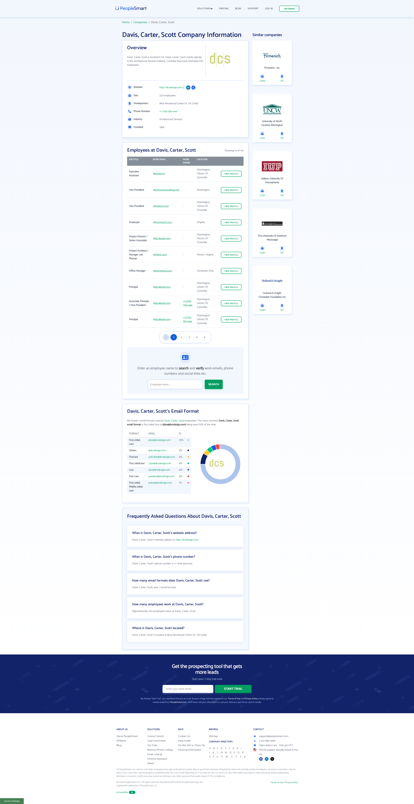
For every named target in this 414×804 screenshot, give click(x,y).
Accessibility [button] (122, 792)
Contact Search (155, 736)
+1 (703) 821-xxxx (187, 319)
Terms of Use (234, 699)
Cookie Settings (12, 801)
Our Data (152, 745)
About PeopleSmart (127, 736)
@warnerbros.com (162, 271)
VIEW (231, 173)
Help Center (184, 741)
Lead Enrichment (156, 741)
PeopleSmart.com (178, 702)
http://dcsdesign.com (170, 87)
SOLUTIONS (203, 9)
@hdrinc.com (160, 254)
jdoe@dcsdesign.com (159, 440)
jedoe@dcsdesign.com (160, 483)
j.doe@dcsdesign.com (159, 463)
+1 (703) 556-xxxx (168, 111)
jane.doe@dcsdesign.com (161, 457)
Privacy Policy (251, 699)
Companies (140, 22)
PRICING (224, 9)
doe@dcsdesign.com (159, 470)
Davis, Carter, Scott (174, 421)
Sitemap (213, 736)
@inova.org (159, 173)
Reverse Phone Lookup (160, 750)
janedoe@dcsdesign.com (161, 476)
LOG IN (269, 9)
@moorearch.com (162, 222)
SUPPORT (253, 9)
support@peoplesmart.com (274, 736)
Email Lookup (154, 754)
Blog (118, 745)
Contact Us (184, 736)
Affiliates (121, 741)
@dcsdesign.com (162, 238)
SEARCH (213, 384)
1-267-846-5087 (267, 741)
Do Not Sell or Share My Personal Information (191, 747)
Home (126, 22)
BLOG (238, 9)
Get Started (289, 9)
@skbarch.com (161, 206)
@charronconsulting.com (166, 190)
